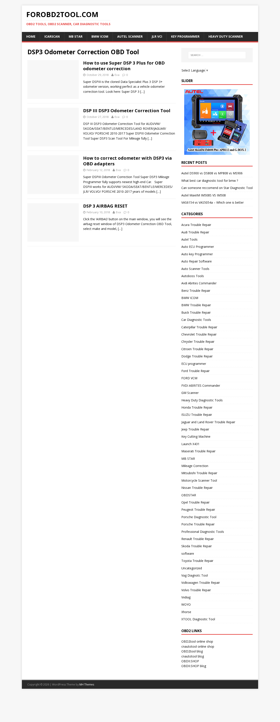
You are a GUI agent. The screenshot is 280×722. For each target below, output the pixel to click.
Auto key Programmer (197, 254)
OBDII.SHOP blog (193, 666)
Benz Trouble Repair (195, 290)
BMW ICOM (99, 36)
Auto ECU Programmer (197, 247)
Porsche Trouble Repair (198, 524)
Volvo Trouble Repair (196, 590)
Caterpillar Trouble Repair (199, 327)
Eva (117, 75)
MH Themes (86, 684)
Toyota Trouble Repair (197, 561)
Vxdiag (186, 597)
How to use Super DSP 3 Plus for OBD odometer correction (124, 66)
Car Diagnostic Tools (196, 320)
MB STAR (188, 458)
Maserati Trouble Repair (198, 451)
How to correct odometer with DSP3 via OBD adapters (127, 161)
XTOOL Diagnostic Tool (198, 619)
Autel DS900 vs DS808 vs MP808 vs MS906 (212, 173)
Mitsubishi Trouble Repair (199, 473)
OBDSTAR (188, 495)
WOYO (186, 604)
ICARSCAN (52, 36)
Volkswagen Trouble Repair (200, 582)
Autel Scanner (130, 36)
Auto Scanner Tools (195, 269)
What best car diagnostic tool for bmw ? (209, 180)
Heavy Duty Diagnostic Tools (202, 400)
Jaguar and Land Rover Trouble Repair (208, 422)
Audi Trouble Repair (195, 232)
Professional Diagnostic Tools (202, 532)
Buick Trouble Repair (196, 312)
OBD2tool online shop (197, 641)
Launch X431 (190, 444)
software (187, 553)
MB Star (75, 36)
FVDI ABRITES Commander (200, 385)
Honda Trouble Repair (196, 407)
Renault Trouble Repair (197, 539)
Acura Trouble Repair (196, 225)
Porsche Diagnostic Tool (198, 517)
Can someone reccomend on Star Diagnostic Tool (217, 188)
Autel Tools (189, 239)
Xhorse (186, 612)
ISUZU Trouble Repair (196, 415)
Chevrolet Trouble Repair (199, 334)
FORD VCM (189, 378)
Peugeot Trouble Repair (198, 509)
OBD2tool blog (192, 651)
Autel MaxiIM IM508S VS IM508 (203, 195)
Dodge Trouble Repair (197, 356)
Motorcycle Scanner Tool (199, 480)
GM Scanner (190, 393)
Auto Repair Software (196, 261)
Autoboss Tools (192, 276)
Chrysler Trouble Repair (197, 341)
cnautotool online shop (197, 646)
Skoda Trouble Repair (196, 546)
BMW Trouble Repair (196, 305)
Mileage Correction (194, 466)
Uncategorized (191, 568)
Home (30, 36)
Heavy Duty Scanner (225, 36)
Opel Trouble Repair (195, 502)
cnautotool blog (192, 656)
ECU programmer (193, 364)
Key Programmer (185, 36)
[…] (142, 91)
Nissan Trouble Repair (197, 488)
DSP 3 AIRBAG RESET (105, 206)
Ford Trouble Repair (195, 371)
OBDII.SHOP (190, 661)
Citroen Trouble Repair (197, 349)
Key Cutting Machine (195, 436)
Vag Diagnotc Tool (194, 575)
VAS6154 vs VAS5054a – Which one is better (212, 202)
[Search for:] (217, 55)
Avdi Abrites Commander (199, 283)
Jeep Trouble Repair (195, 429)
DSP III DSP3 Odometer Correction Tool (126, 111)
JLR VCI (157, 36)
